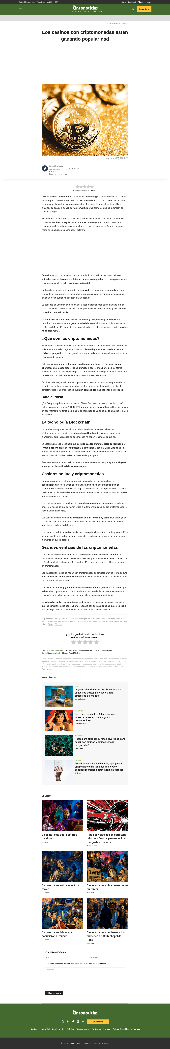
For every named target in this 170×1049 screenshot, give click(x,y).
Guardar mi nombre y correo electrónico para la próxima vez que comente (77, 963)
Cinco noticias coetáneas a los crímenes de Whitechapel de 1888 (106, 936)
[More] (128, 169)
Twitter (50, 624)
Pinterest (58, 624)
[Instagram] (78, 1021)
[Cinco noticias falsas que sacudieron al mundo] (62, 913)
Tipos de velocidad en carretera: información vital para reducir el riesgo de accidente (106, 838)
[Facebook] (111, 169)
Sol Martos (78, 773)
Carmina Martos (80, 724)
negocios (83, 503)
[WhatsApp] (117, 169)
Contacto (122, 2)
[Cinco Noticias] (85, 1013)
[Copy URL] (122, 169)
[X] (105, 169)
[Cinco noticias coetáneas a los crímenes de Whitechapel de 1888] (107, 913)
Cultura (78, 760)
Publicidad (132, 2)
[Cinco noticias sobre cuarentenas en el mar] (107, 866)
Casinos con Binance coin (56, 319)
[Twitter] (63, 1021)
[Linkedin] (68, 1021)
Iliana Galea (79, 748)
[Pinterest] (83, 1021)
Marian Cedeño (80, 699)
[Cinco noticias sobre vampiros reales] (62, 866)
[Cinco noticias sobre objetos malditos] (62, 815)
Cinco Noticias (47, 650)
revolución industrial (79, 283)
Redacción (45, 842)
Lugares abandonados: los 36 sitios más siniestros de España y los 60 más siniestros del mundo (98, 692)
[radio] (73, 642)
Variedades (58, 650)
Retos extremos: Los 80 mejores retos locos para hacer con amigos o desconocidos (96, 717)
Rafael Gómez (92, 846)
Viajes (77, 686)
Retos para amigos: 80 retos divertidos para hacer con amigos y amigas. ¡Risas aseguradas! (100, 742)
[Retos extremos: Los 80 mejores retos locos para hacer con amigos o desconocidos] (59, 720)
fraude (118, 364)
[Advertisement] (85, 65)
